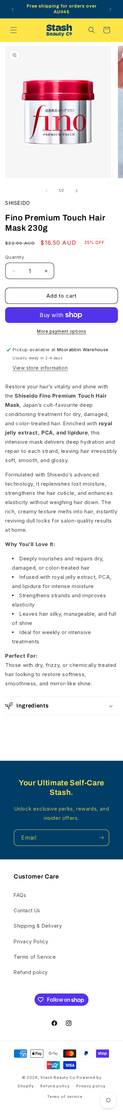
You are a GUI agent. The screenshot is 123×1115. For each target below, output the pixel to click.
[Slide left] (46, 190)
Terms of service (64, 1096)
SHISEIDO (17, 203)
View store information (40, 368)
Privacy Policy (31, 941)
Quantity (14, 257)
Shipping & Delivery (38, 926)
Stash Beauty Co (58, 1077)
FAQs (20, 895)
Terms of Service (35, 957)
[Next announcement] (110, 9)
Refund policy (31, 972)
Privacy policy (91, 1086)
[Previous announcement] (12, 9)
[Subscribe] (101, 837)
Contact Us (27, 910)
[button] (13, 30)
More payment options (61, 331)
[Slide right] (76, 190)
